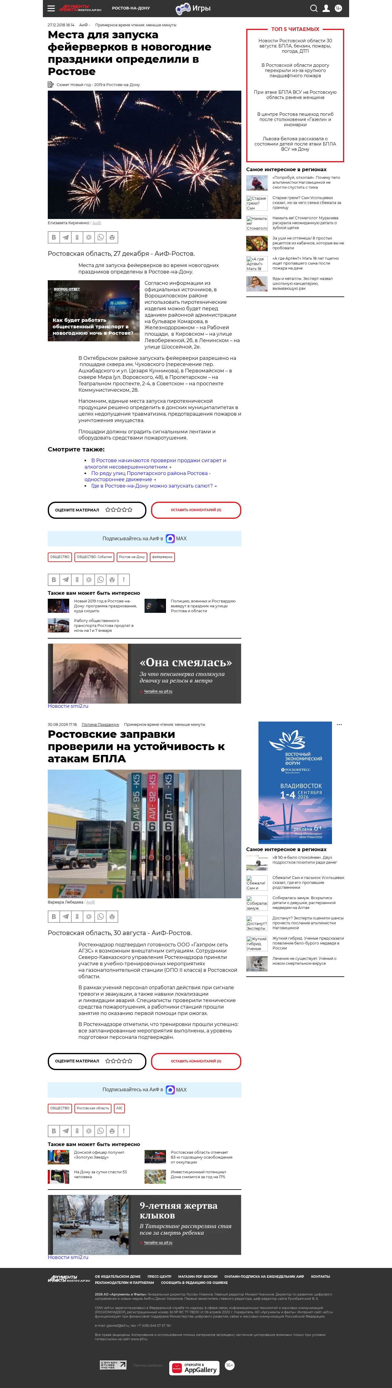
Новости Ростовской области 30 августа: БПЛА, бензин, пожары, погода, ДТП (295, 46)
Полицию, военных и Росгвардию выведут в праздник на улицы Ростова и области (203, 606)
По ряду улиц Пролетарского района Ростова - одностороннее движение (148, 476)
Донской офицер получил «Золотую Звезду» (99, 1155)
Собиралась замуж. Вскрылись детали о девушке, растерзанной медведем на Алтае (304, 903)
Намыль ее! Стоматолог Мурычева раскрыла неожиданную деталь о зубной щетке (305, 223)
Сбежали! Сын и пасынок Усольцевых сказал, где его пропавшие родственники (308, 882)
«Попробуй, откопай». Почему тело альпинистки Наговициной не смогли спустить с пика (306, 182)
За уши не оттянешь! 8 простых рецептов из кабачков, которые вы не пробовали (308, 243)
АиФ (96, 223)
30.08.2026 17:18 (62, 724)
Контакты (320, 1277)
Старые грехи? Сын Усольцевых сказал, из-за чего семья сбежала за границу (307, 202)
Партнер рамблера (147, 1365)
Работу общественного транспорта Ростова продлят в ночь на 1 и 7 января (104, 625)
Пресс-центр (159, 1277)
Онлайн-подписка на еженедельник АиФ (264, 1277)
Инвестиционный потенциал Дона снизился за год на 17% (198, 1174)
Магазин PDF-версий (197, 1277)
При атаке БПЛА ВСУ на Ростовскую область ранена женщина (295, 95)
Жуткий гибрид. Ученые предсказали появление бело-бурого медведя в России (308, 943)
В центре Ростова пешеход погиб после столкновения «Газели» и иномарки (295, 119)
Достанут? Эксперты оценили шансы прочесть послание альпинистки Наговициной (308, 923)
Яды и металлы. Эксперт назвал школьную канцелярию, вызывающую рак (303, 283)
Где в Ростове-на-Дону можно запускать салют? (152, 486)
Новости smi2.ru (68, 706)
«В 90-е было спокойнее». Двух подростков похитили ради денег (305, 860)
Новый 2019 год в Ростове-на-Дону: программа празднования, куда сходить (105, 606)
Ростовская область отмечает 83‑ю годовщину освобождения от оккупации (201, 1157)
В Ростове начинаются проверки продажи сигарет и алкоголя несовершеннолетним (155, 464)
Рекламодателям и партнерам (124, 1283)
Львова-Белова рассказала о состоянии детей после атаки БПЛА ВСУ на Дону (295, 144)
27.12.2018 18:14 (61, 25)
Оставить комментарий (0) (196, 510)
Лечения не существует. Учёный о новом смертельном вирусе (305, 961)
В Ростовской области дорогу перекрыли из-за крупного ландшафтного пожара (295, 70)
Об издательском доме (118, 1277)
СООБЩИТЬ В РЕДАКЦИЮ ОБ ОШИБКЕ (194, 1283)
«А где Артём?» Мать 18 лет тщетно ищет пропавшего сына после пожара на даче (306, 263)
